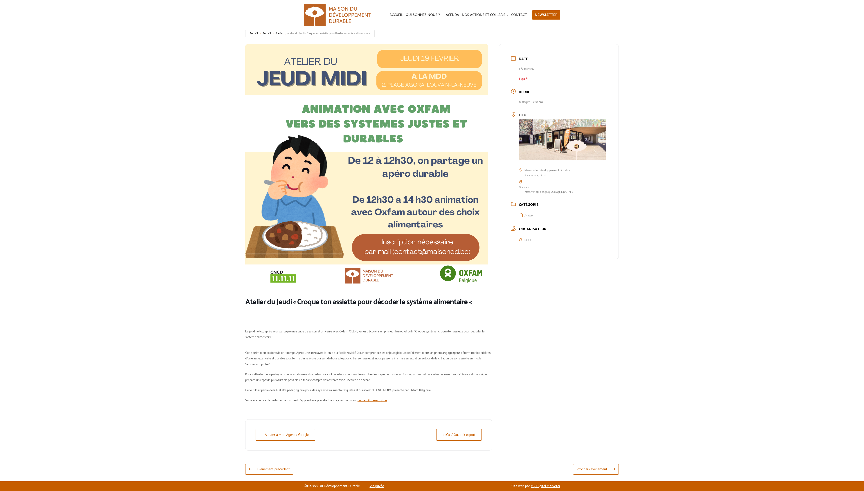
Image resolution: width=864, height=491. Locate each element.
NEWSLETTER (546, 15)
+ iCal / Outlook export (459, 435)
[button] (442, 15)
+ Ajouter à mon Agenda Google (285, 435)
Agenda (452, 15)
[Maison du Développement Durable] (337, 15)
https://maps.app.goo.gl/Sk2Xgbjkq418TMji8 (548, 192)
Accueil (396, 15)
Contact (519, 15)
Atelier (279, 33)
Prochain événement (591, 469)
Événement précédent (273, 469)
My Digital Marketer (545, 486)
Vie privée (377, 486)
